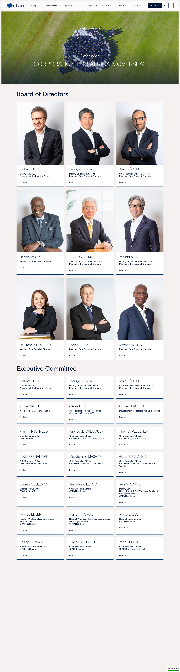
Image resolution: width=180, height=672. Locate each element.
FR (171, 6)
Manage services (173, 668)
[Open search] (165, 5)
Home (82, 29)
